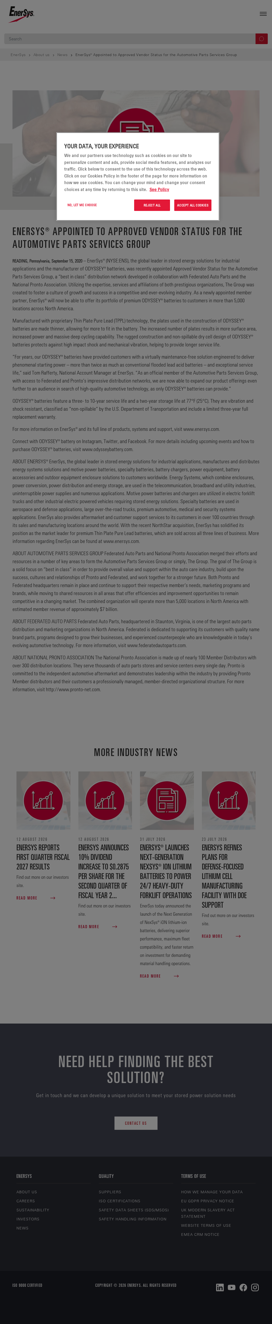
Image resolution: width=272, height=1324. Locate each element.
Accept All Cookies (193, 205)
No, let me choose (82, 205)
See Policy (159, 189)
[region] (137, 176)
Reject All (152, 205)
